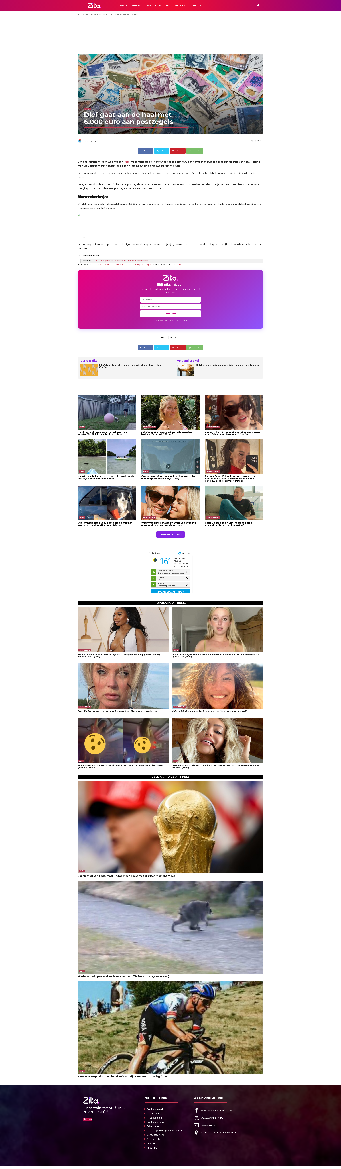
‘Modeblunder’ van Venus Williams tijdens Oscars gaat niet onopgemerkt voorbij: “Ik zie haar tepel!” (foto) (121, 655)
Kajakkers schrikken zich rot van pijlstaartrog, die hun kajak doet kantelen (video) (106, 477)
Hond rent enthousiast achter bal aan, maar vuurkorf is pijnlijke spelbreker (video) (103, 433)
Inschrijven (170, 313)
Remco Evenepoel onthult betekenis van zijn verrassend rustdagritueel (123, 1076)
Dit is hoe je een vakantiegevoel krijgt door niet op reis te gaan (228, 365)
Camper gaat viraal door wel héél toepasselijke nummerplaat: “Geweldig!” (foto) (168, 477)
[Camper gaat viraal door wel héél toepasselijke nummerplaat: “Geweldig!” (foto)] (170, 456)
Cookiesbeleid (155, 1109)
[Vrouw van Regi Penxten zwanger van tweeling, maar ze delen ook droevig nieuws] (170, 503)
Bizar (94, 14)
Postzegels (175, 338)
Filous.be (152, 1147)
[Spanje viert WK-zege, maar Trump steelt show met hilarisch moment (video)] (170, 827)
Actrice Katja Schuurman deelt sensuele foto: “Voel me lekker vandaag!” (209, 711)
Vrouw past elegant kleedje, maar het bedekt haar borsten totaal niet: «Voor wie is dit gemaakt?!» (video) (216, 655)
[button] (258, 5)
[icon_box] (213, 1110)
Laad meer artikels (169, 534)
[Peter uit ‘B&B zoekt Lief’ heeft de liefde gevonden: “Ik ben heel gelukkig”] (234, 503)
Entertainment (149, 427)
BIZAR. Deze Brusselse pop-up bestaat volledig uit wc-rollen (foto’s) (130, 366)
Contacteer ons (155, 1134)
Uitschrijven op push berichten (165, 1130)
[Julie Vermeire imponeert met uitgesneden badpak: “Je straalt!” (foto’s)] (170, 412)
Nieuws (87, 14)
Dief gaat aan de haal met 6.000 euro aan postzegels (122, 264)
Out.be (151, 1143)
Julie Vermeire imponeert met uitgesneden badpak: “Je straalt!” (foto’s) (166, 433)
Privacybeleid (154, 1117)
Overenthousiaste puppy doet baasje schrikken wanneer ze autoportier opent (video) (105, 524)
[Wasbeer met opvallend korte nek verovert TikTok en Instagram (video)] (170, 927)
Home (80, 14)
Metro (179, 264)
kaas (127, 161)
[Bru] (80, 141)
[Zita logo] (94, 5)
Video (82, 427)
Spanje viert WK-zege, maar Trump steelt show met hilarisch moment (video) (127, 876)
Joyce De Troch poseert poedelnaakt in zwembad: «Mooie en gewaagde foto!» (118, 711)
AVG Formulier (155, 1113)
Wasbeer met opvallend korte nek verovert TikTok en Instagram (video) (123, 976)
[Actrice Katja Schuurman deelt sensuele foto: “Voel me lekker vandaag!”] (217, 686)
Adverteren (153, 1126)
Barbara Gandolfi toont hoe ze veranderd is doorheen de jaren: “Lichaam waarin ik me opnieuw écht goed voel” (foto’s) (230, 478)
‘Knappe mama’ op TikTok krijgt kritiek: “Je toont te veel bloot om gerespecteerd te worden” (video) (215, 766)
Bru (93, 141)
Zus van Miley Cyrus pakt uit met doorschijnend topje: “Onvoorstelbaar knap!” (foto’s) (232, 433)
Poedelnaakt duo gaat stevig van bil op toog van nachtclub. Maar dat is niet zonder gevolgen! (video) (120, 766)
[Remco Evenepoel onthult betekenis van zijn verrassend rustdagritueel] (170, 1027)
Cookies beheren (156, 1122)
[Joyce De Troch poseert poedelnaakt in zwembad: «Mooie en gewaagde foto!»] (123, 686)
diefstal (163, 338)
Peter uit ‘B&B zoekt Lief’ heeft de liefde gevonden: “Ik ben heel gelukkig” (228, 524)
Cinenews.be (154, 1139)
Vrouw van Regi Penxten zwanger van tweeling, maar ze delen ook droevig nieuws (168, 524)
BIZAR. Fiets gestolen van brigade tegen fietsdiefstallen (120, 260)
